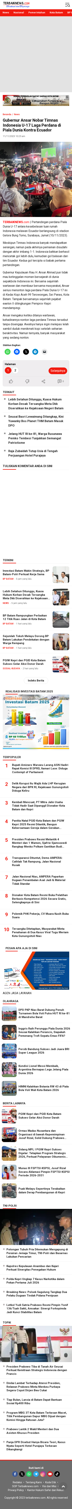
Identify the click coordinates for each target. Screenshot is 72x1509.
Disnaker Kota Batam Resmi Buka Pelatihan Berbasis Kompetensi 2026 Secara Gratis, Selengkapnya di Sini (40, 898)
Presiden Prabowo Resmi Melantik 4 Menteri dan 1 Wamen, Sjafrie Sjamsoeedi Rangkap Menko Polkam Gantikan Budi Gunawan (39, 845)
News (17, 114)
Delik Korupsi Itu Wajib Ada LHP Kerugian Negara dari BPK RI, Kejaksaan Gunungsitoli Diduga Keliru (40, 787)
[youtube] (50, 1474)
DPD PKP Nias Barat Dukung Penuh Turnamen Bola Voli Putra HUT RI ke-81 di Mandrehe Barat (44, 1013)
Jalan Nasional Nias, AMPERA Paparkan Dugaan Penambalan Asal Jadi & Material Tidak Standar (38, 880)
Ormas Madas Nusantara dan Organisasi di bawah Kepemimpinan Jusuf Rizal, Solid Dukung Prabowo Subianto (41, 1136)
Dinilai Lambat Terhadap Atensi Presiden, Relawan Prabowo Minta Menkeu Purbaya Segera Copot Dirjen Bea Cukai (33, 1386)
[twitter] (22, 1474)
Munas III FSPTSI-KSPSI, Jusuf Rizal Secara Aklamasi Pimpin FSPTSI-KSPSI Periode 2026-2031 (44, 1172)
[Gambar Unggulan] (36, 179)
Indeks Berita (36, 680)
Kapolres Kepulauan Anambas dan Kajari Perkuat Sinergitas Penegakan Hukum (32, 1267)
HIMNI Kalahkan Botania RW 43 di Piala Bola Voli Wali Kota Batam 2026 (43, 1088)
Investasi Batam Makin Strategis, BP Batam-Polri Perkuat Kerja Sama (26, 572)
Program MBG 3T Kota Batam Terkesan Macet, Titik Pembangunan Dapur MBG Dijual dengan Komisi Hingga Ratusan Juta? (36, 1416)
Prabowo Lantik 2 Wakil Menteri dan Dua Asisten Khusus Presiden (32, 1431)
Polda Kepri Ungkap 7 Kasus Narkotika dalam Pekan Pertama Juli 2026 (35, 1280)
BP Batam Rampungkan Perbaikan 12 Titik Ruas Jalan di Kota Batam (25, 617)
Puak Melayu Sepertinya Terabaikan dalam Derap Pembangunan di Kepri (41, 1190)
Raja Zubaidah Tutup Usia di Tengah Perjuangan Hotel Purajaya (33, 453)
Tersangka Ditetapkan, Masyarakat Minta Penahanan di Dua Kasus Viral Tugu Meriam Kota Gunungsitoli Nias (40, 932)
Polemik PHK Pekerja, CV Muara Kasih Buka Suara (40, 915)
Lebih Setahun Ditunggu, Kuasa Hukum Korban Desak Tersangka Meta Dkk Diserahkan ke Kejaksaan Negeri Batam (36, 404)
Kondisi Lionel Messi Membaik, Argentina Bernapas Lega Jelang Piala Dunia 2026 (43, 1069)
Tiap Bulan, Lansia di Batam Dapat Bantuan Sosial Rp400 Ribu (34, 1401)
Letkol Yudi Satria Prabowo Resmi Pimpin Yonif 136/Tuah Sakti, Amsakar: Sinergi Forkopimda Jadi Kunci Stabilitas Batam (37, 1308)
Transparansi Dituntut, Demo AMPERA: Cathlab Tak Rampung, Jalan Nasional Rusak (37, 861)
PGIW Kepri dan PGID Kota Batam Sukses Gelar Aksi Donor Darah (24, 662)
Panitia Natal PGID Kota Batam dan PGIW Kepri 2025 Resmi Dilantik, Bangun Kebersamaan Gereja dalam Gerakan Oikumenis (38, 826)
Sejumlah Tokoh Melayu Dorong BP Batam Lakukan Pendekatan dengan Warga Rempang (26, 639)
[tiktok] (57, 1474)
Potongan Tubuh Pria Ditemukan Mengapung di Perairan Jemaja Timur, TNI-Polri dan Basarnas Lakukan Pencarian (37, 1253)
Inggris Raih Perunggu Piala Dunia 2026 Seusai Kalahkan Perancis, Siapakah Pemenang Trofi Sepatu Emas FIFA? (44, 1032)
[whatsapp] (29, 1474)
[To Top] (63, 1486)
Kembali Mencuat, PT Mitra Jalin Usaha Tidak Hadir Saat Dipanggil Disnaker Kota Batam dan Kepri (38, 806)
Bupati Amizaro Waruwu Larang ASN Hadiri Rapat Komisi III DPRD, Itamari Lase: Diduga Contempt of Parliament (40, 768)
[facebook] (15, 1474)
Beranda (7, 114)
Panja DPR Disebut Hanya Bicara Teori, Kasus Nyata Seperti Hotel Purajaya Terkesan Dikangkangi (35, 1446)
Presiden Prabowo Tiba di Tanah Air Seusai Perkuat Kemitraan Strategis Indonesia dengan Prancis (36, 1370)
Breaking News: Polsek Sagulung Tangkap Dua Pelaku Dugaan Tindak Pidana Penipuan (36, 1293)
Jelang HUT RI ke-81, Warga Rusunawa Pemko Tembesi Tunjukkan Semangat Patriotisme (35, 438)
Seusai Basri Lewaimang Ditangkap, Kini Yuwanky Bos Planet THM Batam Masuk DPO (36, 421)
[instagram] (43, 1474)
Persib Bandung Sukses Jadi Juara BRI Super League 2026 (43, 1051)
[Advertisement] (36, 54)
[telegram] (36, 1474)
